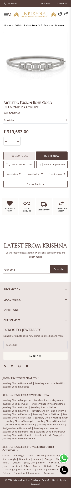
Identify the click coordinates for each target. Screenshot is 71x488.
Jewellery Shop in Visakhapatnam (48, 403)
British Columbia (55, 455)
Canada (6, 455)
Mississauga (8, 469)
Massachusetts (26, 469)
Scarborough (9, 459)
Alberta (41, 469)
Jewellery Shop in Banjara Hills (17, 431)
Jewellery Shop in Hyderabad (17, 383)
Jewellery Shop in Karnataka (20, 424)
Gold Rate (45, 3)
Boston (36, 466)
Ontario (48, 466)
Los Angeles (34, 473)
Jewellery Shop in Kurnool (15, 410)
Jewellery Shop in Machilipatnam (51, 417)
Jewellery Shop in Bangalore (16, 400)
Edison (41, 462)
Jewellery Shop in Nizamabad (51, 421)
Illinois (5, 462)
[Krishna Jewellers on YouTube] (28, 366)
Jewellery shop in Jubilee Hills (49, 383)
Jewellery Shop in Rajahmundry (48, 410)
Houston (15, 466)
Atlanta (37, 459)
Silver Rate (62, 3)
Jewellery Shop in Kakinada (16, 414)
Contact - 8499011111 (21, 164)
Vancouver (53, 469)
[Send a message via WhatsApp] (63, 458)
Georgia (48, 459)
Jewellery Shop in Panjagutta (49, 435)
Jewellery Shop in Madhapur (50, 431)
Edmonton (19, 473)
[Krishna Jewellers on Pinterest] (13, 366)
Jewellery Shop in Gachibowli (16, 435)
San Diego (19, 455)
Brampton (24, 459)
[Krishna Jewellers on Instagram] (20, 366)
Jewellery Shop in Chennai (50, 424)
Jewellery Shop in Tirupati (15, 403)
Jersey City (29, 462)
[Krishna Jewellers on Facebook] (5, 366)
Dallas (26, 466)
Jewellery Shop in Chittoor (46, 414)
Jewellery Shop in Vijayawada (48, 400)
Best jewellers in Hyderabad (16, 428)
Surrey (40, 455)
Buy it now (51, 155)
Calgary (6, 473)
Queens (17, 462)
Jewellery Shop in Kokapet (15, 386)
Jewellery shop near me (46, 428)
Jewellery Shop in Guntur (15, 407)
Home (7, 25)
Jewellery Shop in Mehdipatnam (18, 438)
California (49, 473)
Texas (30, 455)
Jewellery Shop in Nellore (43, 407)
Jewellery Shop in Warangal (19, 421)
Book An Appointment (54, 164)
